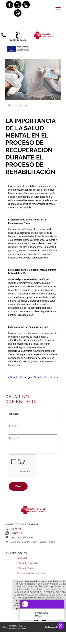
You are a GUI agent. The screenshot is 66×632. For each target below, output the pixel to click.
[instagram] (26, 5)
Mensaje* (14, 438)
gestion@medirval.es (22, 537)
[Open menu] (58, 9)
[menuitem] (39, 558)
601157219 (16, 533)
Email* (13, 426)
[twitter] (17, 5)
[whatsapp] (17, 13)
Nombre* (14, 413)
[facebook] (9, 5)
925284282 (16, 528)
